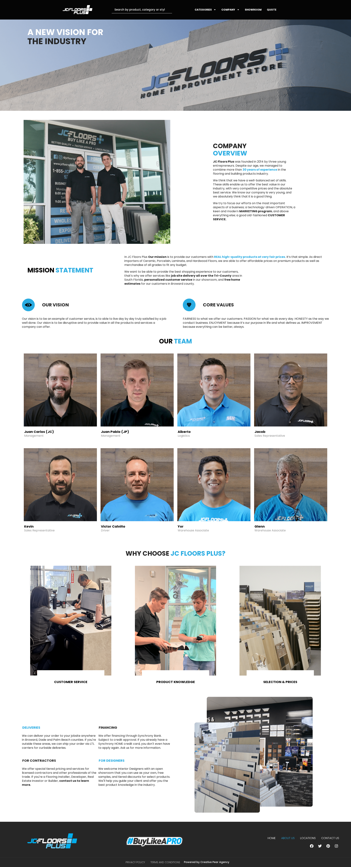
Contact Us (330, 838)
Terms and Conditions (165, 862)
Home (272, 838)
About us (288, 838)
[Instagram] (336, 846)
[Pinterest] (328, 846)
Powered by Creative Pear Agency (206, 862)
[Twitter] (320, 846)
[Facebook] (311, 846)
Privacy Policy (135, 862)
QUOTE (271, 9)
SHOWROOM (253, 9)
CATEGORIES (203, 9)
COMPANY (228, 9)
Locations (308, 838)
